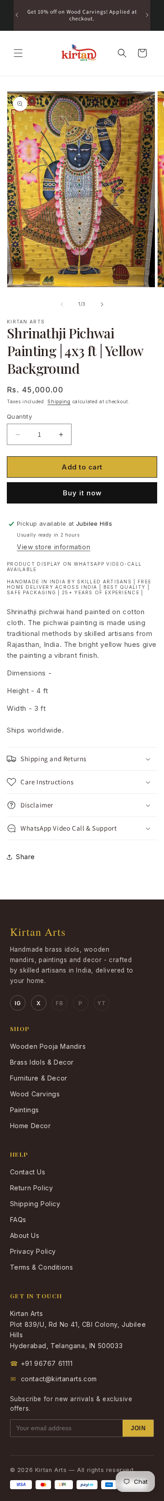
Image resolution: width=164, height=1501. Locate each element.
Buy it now (82, 493)
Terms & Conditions (41, 1267)
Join (138, 1428)
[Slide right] (102, 304)
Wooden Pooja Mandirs (48, 1046)
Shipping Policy (35, 1204)
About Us (25, 1235)
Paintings (24, 1110)
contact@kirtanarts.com (53, 1379)
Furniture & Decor (38, 1078)
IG (17, 1003)
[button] (18, 53)
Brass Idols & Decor (42, 1062)
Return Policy (31, 1188)
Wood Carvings (35, 1094)
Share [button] (25, 857)
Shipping (59, 401)
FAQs (18, 1219)
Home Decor (30, 1125)
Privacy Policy (33, 1251)
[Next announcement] (147, 15)
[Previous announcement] (17, 15)
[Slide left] (62, 304)
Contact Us (28, 1172)
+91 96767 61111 (41, 1363)
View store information (53, 547)
